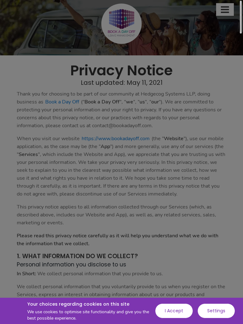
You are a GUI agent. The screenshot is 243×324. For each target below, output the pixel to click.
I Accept (174, 311)
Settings (216, 311)
